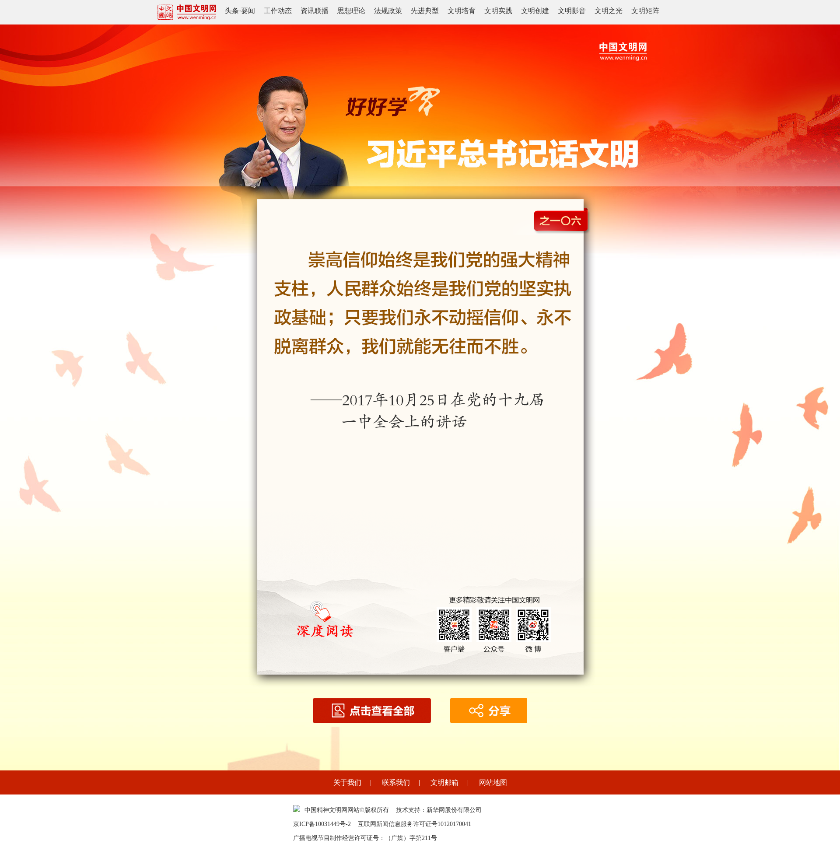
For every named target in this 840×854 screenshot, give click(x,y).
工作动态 (278, 10)
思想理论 (351, 10)
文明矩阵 (645, 10)
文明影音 (572, 10)
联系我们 (396, 782)
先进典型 (425, 10)
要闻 (248, 10)
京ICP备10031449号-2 (322, 824)
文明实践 (498, 10)
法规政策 (388, 10)
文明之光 (609, 10)
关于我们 (347, 782)
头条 (232, 10)
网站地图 (493, 782)
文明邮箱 (444, 782)
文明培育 (462, 10)
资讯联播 (315, 10)
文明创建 (535, 10)
